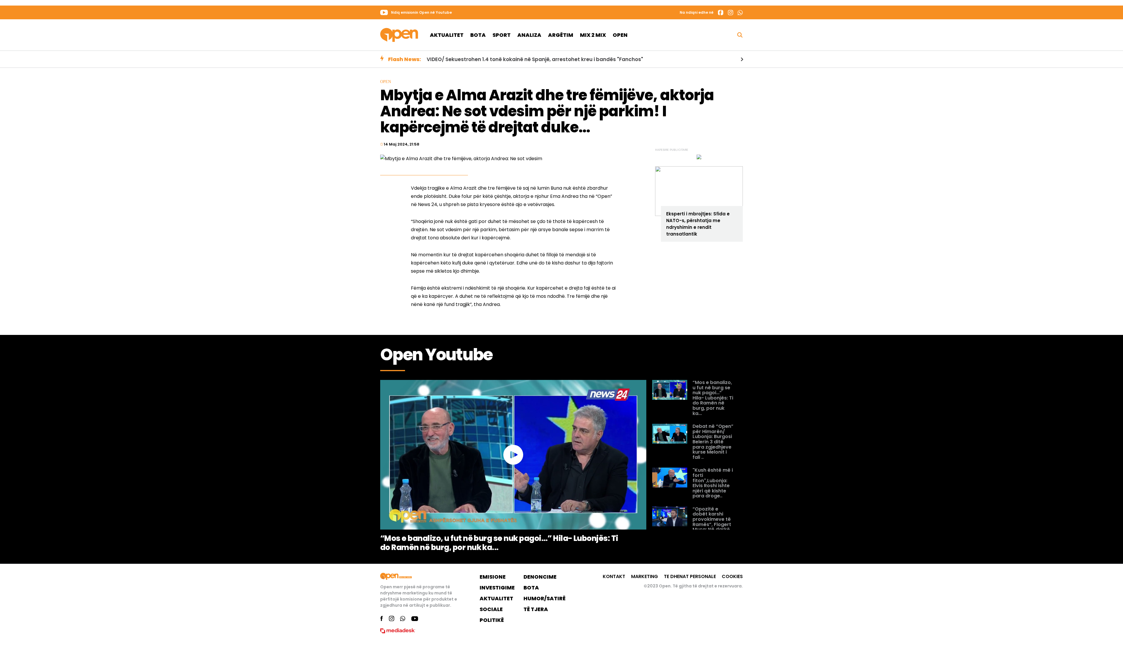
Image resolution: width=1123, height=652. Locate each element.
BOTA (531, 587)
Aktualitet (447, 35)
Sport (501, 35)
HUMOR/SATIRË (544, 598)
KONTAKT (614, 576)
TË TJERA (535, 609)
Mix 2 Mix (593, 35)
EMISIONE (493, 576)
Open (620, 35)
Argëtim (560, 35)
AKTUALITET (496, 598)
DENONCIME (540, 576)
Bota (478, 35)
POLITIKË (492, 620)
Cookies (732, 576)
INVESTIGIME (497, 587)
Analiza (529, 35)
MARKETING (644, 576)
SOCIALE (491, 609)
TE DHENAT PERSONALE (690, 576)
